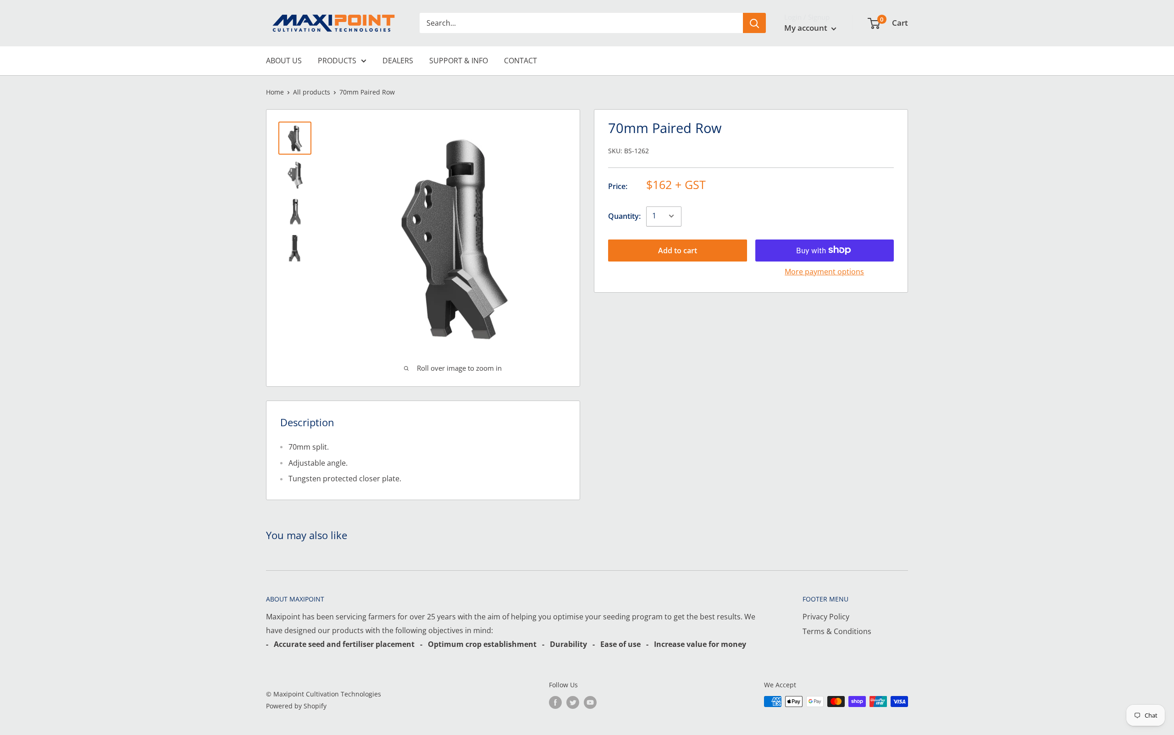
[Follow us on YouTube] (590, 702)
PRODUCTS (337, 61)
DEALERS (397, 61)
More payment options (824, 271)
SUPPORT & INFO (458, 61)
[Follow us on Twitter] (572, 702)
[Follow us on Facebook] (555, 702)
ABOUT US (284, 61)
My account (806, 27)
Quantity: (624, 216)
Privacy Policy (826, 617)
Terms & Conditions (837, 631)
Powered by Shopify (296, 706)
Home (275, 92)
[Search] (754, 23)
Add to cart (677, 250)
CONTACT (520, 61)
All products (311, 92)
